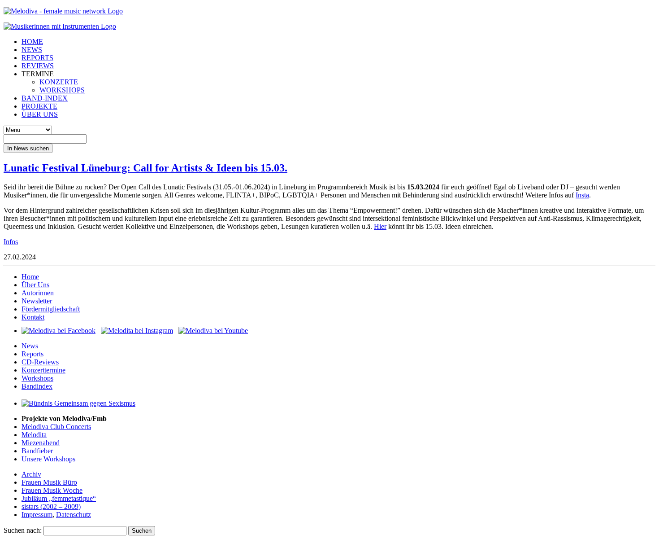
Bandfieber (37, 451)
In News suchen (28, 148)
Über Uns (35, 285)
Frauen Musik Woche (52, 490)
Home (30, 276)
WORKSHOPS (62, 90)
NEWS (32, 49)
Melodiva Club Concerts (56, 426)
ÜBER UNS (40, 114)
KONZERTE (58, 82)
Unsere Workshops (48, 459)
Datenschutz (73, 514)
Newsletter (37, 301)
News (30, 346)
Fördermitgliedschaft (51, 309)
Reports (32, 354)
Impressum (37, 514)
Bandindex (37, 386)
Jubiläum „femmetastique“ (59, 498)
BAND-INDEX (45, 98)
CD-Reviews (40, 362)
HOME (32, 41)
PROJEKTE (39, 106)
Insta (582, 195)
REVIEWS (38, 66)
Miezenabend (41, 443)
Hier (380, 226)
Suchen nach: (23, 530)
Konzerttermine (43, 370)
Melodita (34, 434)
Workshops (37, 378)
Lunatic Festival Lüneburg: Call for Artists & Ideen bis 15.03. (145, 168)
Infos (11, 241)
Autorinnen (38, 293)
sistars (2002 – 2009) (51, 506)
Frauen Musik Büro (49, 482)
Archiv (31, 474)
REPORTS (37, 57)
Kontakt (33, 317)
